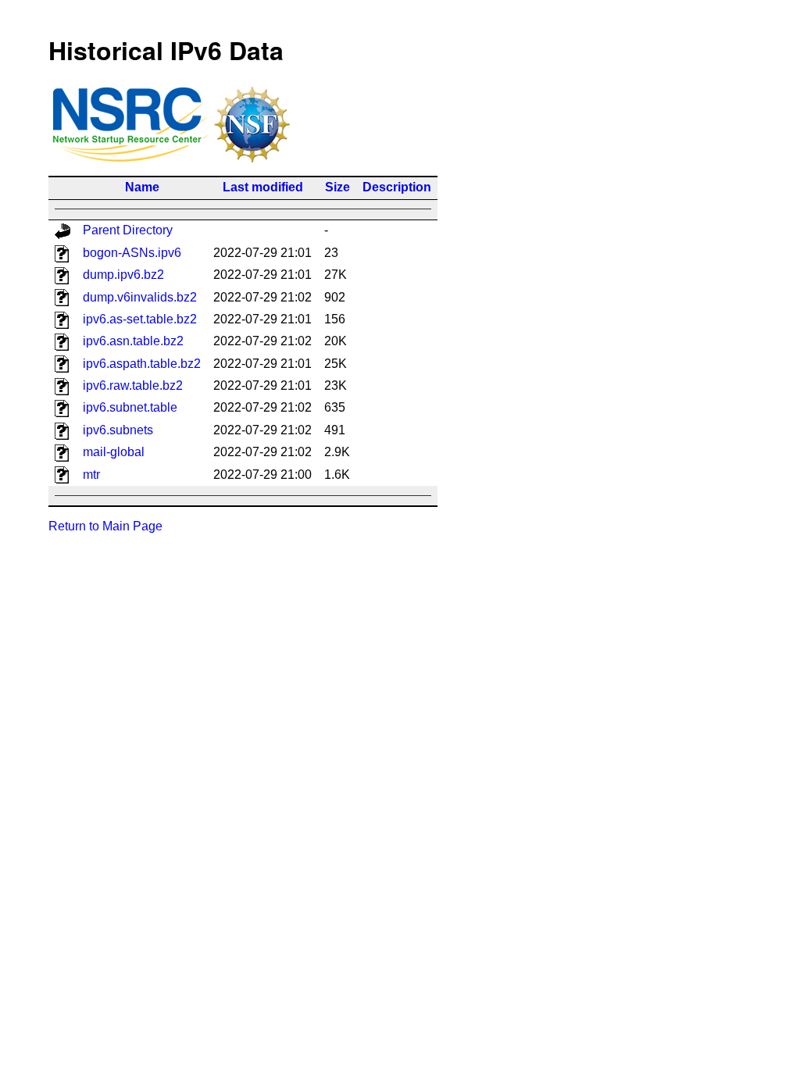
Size (337, 187)
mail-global (114, 452)
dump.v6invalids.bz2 (140, 297)
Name (142, 187)
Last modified (263, 187)
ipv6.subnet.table (130, 407)
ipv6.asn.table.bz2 (133, 341)
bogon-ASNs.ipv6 (132, 252)
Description (396, 187)
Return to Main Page (105, 526)
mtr (91, 474)
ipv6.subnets (118, 430)
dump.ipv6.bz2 (123, 274)
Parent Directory (128, 230)
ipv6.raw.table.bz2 (133, 385)
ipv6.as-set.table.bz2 (140, 319)
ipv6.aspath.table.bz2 (142, 363)
